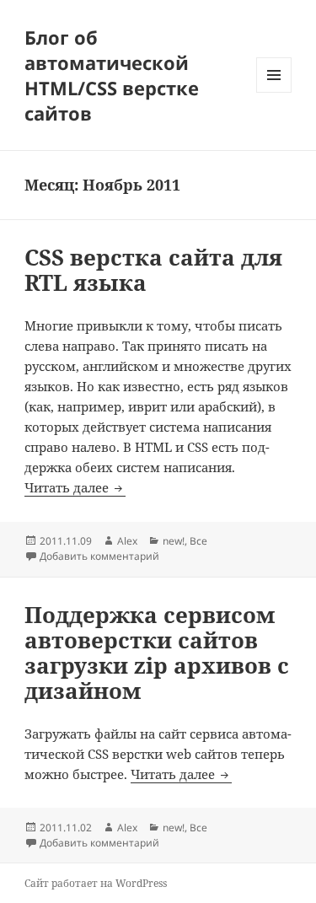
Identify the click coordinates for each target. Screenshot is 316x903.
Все (198, 541)
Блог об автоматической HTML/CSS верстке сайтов (111, 75)
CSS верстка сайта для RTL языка (153, 270)
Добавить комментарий (99, 556)
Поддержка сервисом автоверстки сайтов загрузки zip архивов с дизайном (156, 652)
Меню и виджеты (274, 92)
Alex (127, 541)
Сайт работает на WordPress (95, 883)
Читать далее (75, 487)
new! (174, 541)
